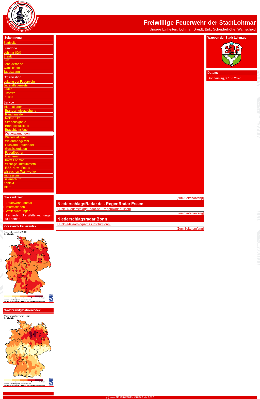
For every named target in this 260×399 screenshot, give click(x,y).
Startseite (10, 43)
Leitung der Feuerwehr (19, 81)
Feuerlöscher (14, 152)
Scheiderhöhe (13, 64)
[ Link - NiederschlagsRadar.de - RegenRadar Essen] (94, 209)
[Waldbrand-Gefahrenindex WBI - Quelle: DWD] (28, 385)
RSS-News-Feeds (17, 168)
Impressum (11, 175)
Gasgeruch (12, 156)
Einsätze (9, 93)
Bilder (8, 89)
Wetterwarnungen (17, 133)
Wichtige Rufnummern (20, 164)
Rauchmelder (14, 114)
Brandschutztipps (17, 126)
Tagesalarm (12, 71)
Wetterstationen (16, 137)
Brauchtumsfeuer (17, 129)
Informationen (13, 107)
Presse (8, 97)
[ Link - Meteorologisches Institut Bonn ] (84, 224)
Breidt (8, 56)
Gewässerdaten (16, 149)
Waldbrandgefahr (17, 141)
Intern (7, 187)
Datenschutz (12, 179)
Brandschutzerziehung (20, 110)
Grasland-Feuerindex (20, 145)
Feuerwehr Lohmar (19, 203)
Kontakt (9, 183)
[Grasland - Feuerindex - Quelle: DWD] (28, 301)
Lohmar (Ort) (12, 52)
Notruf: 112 (12, 118)
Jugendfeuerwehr (16, 85)
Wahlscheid (12, 68)
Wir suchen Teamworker (20, 171)
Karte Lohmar (14, 160)
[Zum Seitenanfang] (190, 198)
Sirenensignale (15, 122)
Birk (6, 60)
